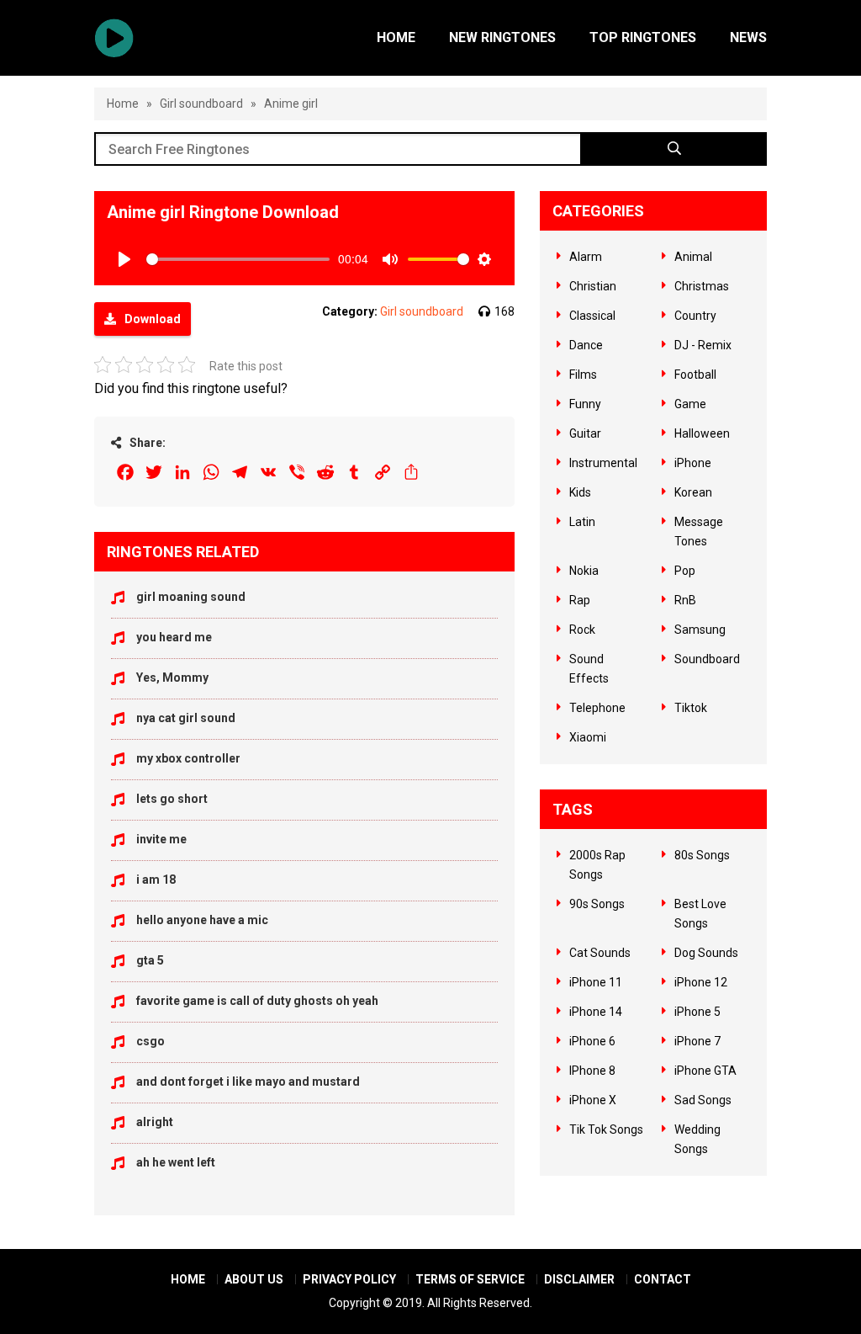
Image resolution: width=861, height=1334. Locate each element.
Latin (582, 522)
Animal (693, 256)
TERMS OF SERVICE (470, 1279)
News (748, 37)
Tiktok (690, 708)
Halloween (702, 433)
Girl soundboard (201, 103)
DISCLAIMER (579, 1279)
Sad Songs (703, 1100)
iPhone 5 (697, 1011)
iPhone (692, 463)
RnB (685, 600)
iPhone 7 (697, 1041)
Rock (582, 629)
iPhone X (592, 1100)
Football (695, 374)
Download (152, 319)
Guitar (585, 433)
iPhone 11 (595, 982)
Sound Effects (589, 668)
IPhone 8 (592, 1070)
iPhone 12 (700, 982)
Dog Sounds (706, 952)
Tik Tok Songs (606, 1129)
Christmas (701, 286)
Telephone (597, 708)
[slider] (238, 259)
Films (583, 374)
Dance (586, 345)
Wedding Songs (697, 1139)
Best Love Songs (700, 913)
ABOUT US (253, 1279)
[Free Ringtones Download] (114, 38)
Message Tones (698, 531)
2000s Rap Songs (597, 864)
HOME (188, 1279)
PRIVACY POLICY (349, 1279)
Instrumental (603, 463)
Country (695, 315)
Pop (684, 570)
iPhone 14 (595, 1011)
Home (396, 37)
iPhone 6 (592, 1041)
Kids (580, 492)
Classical (592, 315)
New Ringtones (502, 37)
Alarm (585, 256)
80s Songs (702, 855)
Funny (585, 404)
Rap (579, 600)
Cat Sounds (600, 952)
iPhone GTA (705, 1070)
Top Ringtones (642, 37)
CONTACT (662, 1279)
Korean (693, 492)
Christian (592, 286)
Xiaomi (587, 737)
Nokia (584, 570)
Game (690, 404)
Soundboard (707, 659)
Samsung (700, 629)
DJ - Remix (703, 345)
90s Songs (597, 904)
